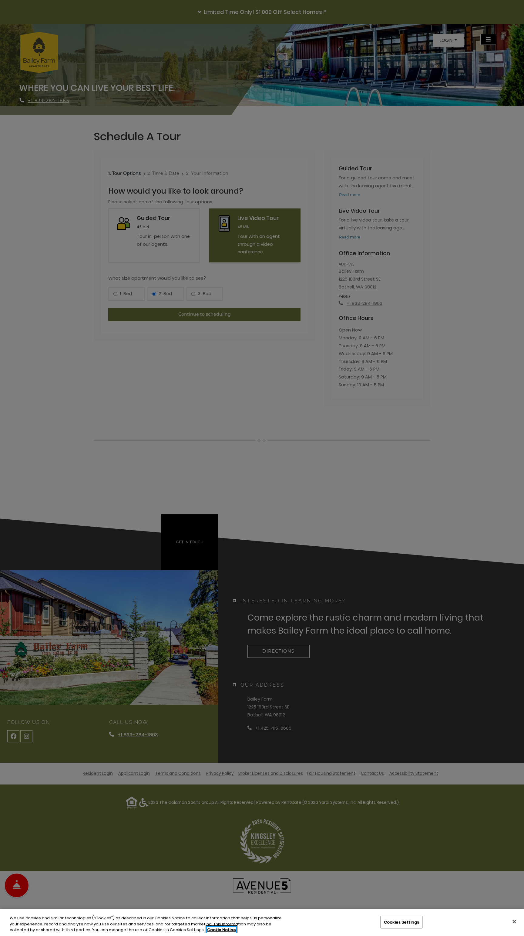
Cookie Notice (221, 930)
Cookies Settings (401, 922)
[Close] (514, 921)
